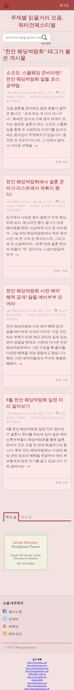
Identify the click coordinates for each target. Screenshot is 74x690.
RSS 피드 (15, 633)
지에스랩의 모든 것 (37, 673)
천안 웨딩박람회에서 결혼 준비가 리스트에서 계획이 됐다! (35, 188)
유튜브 (13, 626)
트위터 (13, 619)
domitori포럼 (37, 679)
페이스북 (15, 611)
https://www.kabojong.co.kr (37, 671)
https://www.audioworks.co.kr (37, 688)
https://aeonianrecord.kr (37, 685)
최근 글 (26, 517)
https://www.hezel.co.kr (37, 662)
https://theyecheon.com (37, 682)
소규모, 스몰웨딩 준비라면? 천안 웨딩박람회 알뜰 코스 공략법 (34, 79)
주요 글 (11, 517)
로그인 (64, 5)
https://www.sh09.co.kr (37, 676)
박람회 (20, 97)
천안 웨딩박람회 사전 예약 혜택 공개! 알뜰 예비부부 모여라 (34, 297)
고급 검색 (46, 43)
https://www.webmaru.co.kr (37, 668)
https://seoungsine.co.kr (37, 665)
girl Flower (24, 93)
